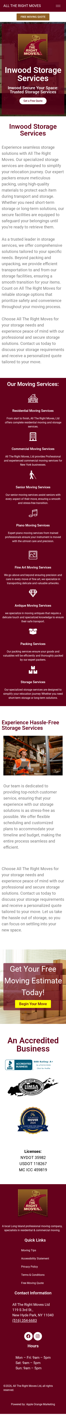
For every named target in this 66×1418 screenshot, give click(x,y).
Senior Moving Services (33, 487)
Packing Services (33, 644)
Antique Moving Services (33, 605)
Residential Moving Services (33, 411)
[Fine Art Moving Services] (33, 555)
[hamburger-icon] (58, 5)
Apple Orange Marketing (40, 1404)
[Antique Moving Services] (33, 593)
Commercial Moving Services (33, 449)
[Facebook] (28, 1336)
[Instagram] (38, 1336)
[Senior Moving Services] (33, 475)
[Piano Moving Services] (33, 513)
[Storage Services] (33, 670)
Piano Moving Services (33, 525)
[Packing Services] (33, 631)
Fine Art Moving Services (33, 567)
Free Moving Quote (32, 1283)
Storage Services (33, 682)
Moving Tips (28, 1250)
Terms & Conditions (33, 1274)
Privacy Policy (29, 1266)
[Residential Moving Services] (33, 398)
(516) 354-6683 (24, 1320)
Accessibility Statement (35, 1258)
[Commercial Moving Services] (33, 436)
